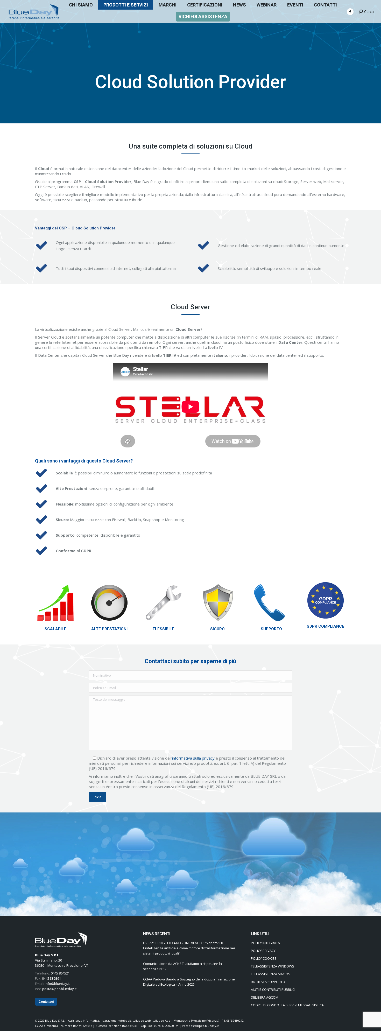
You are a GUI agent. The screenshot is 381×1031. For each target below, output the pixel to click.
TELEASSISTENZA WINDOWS (272, 966)
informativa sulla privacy (193, 758)
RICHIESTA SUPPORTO (268, 981)
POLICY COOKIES (264, 958)
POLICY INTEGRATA (265, 943)
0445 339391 (51, 978)
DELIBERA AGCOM (264, 997)
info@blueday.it (57, 983)
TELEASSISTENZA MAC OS (270, 974)
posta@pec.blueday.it (59, 988)
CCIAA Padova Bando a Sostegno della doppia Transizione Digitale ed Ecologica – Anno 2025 (189, 982)
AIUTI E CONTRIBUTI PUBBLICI (273, 989)
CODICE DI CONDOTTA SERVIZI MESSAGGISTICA (287, 1005)
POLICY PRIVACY (263, 950)
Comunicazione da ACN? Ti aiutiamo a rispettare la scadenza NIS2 (182, 966)
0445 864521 (60, 973)
